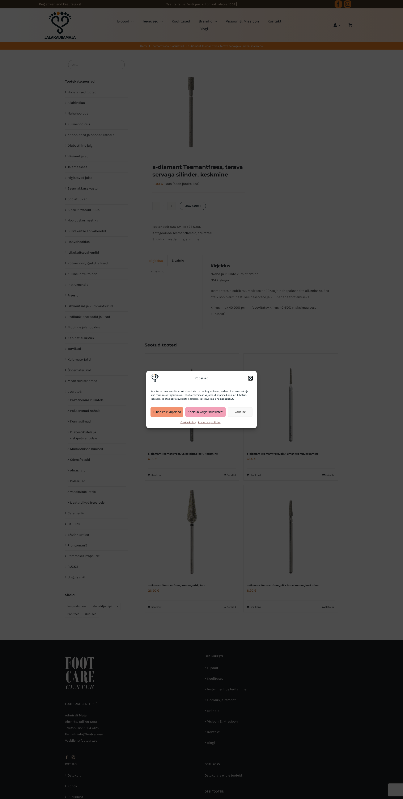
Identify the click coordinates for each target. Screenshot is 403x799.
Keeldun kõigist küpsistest (205, 412)
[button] (250, 378)
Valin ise (240, 412)
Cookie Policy (188, 422)
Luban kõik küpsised (167, 412)
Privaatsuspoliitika (209, 422)
